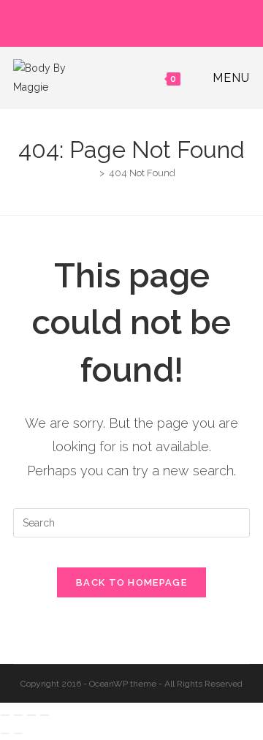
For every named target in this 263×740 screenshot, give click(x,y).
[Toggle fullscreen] (18, 715)
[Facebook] (117, 21)
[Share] (31, 715)
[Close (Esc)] (44, 715)
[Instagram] (134, 21)
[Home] (91, 172)
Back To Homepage (131, 582)
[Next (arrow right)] (18, 733)
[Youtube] (148, 21)
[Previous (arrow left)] (5, 733)
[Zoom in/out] (5, 715)
